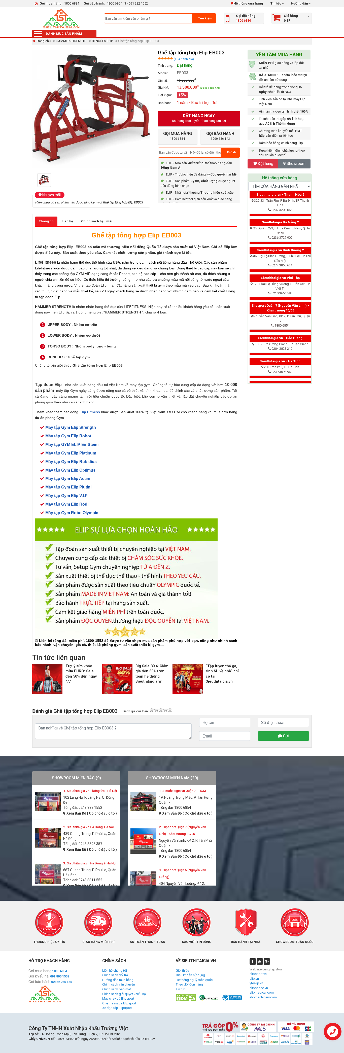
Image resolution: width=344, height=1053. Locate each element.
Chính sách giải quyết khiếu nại (124, 994)
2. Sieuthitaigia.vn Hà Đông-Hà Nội (88, 827)
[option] (45, 180)
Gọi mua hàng (39, 971)
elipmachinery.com (263, 997)
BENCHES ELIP (102, 41)
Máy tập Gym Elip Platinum (70, 453)
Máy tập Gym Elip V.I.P (66, 496)
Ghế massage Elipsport (119, 1003)
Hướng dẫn (299, 3)
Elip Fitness (90, 412)
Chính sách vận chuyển (118, 984)
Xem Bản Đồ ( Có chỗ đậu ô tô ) (91, 813)
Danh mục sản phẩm (64, 34)
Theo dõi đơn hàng (189, 984)
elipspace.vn (259, 988)
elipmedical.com (262, 992)
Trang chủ (43, 41)
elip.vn (254, 978)
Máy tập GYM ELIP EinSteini (71, 444)
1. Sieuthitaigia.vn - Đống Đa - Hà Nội (90, 791)
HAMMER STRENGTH (71, 41)
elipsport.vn (258, 974)
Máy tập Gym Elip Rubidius (71, 462)
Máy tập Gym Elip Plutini (68, 487)
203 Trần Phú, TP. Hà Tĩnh (281, 367)
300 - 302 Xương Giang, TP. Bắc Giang (281, 344)
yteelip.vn (256, 983)
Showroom (295, 163)
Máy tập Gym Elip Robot (68, 436)
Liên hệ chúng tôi (114, 970)
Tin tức (275, 3)
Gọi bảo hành (39, 981)
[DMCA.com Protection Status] (186, 997)
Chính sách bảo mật (116, 989)
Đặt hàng (265, 163)
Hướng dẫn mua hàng (117, 980)
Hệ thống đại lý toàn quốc (194, 980)
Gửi (285, 735)
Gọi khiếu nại (38, 976)
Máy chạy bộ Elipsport (118, 998)
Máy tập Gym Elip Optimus (70, 470)
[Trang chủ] (61, 18)
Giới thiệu (182, 970)
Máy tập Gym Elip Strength (70, 427)
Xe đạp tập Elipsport (117, 1008)
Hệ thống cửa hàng (248, 3)
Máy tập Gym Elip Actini (67, 478)
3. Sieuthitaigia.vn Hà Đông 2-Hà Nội (89, 863)
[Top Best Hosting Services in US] (209, 997)
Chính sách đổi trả (115, 975)
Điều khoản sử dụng (190, 975)
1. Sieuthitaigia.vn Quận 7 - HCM (182, 791)
